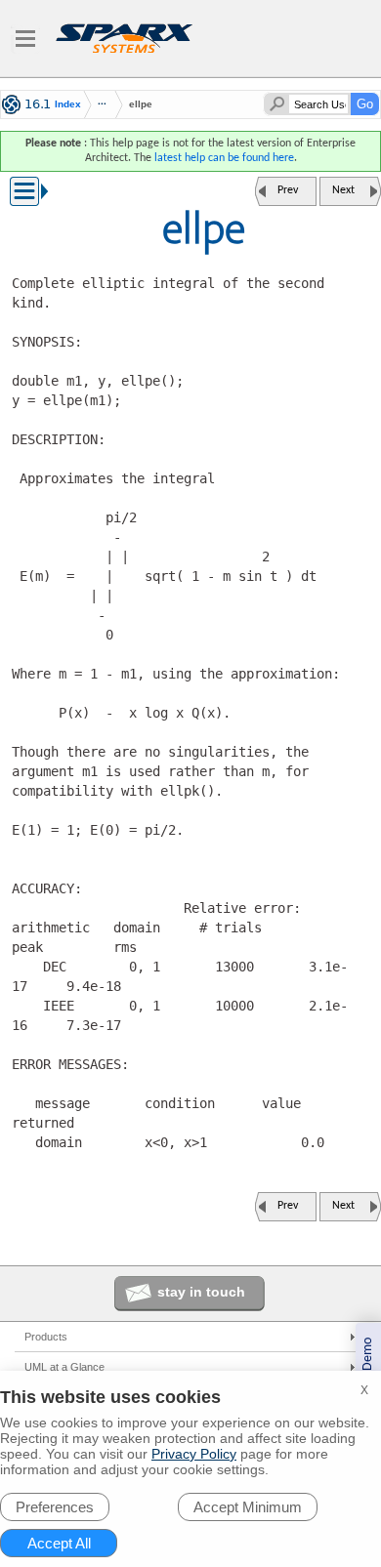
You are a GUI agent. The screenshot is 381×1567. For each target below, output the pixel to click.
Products (45, 1336)
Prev (287, 190)
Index (68, 104)
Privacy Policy (193, 1454)
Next (343, 190)
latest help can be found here (224, 158)
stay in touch (201, 1291)
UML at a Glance (64, 1367)
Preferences (55, 1507)
